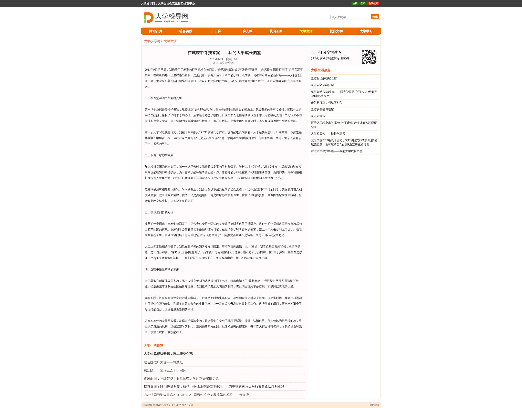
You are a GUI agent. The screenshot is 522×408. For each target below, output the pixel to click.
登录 (363, 3)
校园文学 (336, 31)
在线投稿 (373, 3)
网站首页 (155, 31)
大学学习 (366, 31)
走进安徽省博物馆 (322, 109)
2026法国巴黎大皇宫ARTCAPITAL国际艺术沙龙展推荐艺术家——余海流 (196, 395)
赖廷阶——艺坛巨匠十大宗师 (165, 370)
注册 (355, 3)
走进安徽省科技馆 (322, 85)
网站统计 (374, 405)
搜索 (375, 17)
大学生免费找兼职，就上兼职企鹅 (168, 353)
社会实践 (185, 31)
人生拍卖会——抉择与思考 (328, 133)
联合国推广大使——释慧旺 (163, 362)
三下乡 (216, 31)
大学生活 (306, 31)
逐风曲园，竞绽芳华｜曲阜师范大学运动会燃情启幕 (181, 378)
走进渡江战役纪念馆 (324, 78)
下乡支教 (245, 31)
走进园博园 (318, 116)
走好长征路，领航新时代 (326, 102)
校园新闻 (276, 31)
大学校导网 (152, 41)
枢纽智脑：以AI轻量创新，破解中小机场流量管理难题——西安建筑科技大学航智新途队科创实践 (214, 386)
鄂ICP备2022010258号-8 (180, 405)
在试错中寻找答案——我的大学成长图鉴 (336, 151)
